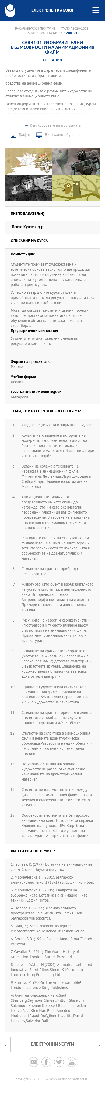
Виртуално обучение (62, 135)
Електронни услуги (52, 1044)
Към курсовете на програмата (55, 125)
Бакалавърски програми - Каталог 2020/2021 (52, 29)
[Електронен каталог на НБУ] (10, 10)
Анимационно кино (45, 33)
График (25, 135)
